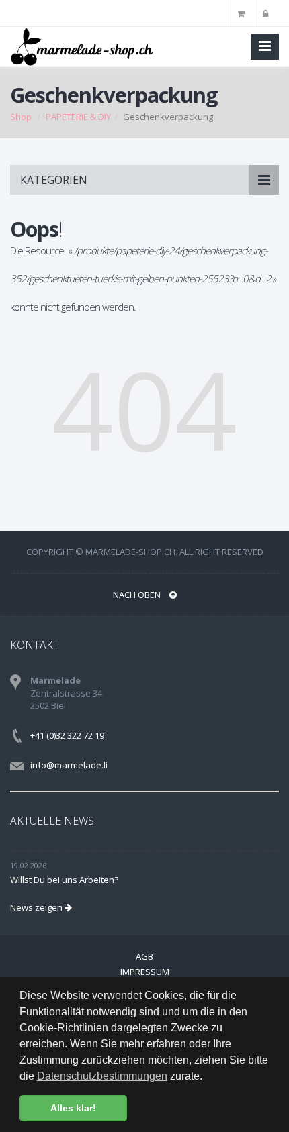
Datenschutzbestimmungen (102, 1076)
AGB (144, 956)
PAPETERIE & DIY (78, 117)
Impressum (144, 972)
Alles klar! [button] (73, 1107)
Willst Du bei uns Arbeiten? (64, 880)
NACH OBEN (138, 594)
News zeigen (37, 907)
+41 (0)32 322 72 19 (67, 735)
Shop (21, 117)
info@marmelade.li (69, 765)
